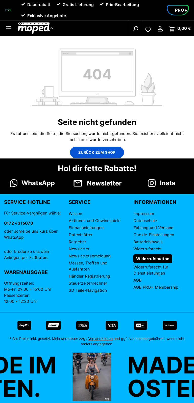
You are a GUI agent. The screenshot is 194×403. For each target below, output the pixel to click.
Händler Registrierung (89, 276)
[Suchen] (135, 28)
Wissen (75, 213)
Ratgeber (77, 241)
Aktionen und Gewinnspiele (94, 220)
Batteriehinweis (147, 241)
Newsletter (79, 248)
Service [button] (79, 202)
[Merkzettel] (148, 28)
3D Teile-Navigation (88, 290)
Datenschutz (145, 220)
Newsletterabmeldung (90, 255)
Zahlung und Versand (153, 227)
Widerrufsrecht (147, 248)
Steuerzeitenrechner (88, 283)
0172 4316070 (18, 223)
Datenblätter (81, 234)
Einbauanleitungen (86, 227)
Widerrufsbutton (152, 258)
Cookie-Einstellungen (153, 234)
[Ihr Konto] (160, 28)
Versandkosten (100, 338)
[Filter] (9, 28)
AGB (137, 280)
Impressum (143, 213)
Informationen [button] (154, 202)
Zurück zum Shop (97, 152)
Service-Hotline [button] (27, 202)
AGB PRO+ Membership (155, 287)
